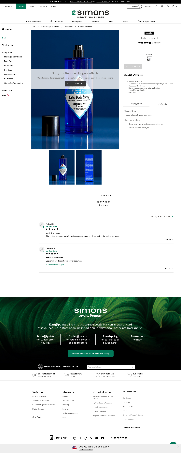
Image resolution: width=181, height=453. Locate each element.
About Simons (129, 392)
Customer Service (39, 396)
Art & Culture (128, 406)
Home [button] (125, 21)
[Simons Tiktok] (86, 438)
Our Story (126, 402)
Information (68, 392)
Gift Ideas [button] (58, 21)
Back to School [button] (33, 21)
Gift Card (36, 417)
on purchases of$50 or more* (110, 339)
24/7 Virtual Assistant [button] (40, 400)
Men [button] (111, 21)
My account (150, 6)
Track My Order (69, 400)
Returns (66, 409)
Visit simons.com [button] (86, 449)
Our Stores (127, 398)
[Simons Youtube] (96, 438)
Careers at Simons (131, 427)
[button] (134, 7)
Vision (53, 6)
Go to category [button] (75, 84)
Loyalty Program (91, 315)
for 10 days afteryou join (45, 339)
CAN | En (7, 6)
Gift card (43, 6)
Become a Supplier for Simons (43, 405)
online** (138, 338)
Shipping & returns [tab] (162, 104)
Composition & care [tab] (136, 104)
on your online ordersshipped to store (78, 339)
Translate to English (56, 265)
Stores (21, 6)
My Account (67, 396)
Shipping (66, 405)
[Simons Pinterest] (91, 438)
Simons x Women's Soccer (133, 415)
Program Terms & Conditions (104, 416)
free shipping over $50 (81, 2)
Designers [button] (77, 21)
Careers (32, 6)
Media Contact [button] (38, 409)
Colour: (149, 54)
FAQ (64, 417)
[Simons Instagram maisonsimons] (74, 438)
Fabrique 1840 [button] (147, 21)
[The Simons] (90, 309)
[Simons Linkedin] (102, 438)
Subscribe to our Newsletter (61, 366)
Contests (101, 407)
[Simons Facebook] (80, 438)
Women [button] (95, 21)
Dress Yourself (128, 419)
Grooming (7, 29)
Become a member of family (90, 353)
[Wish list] (162, 6)
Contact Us (37, 392)
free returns (103, 2)
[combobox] (162, 216)
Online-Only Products (71, 413)
